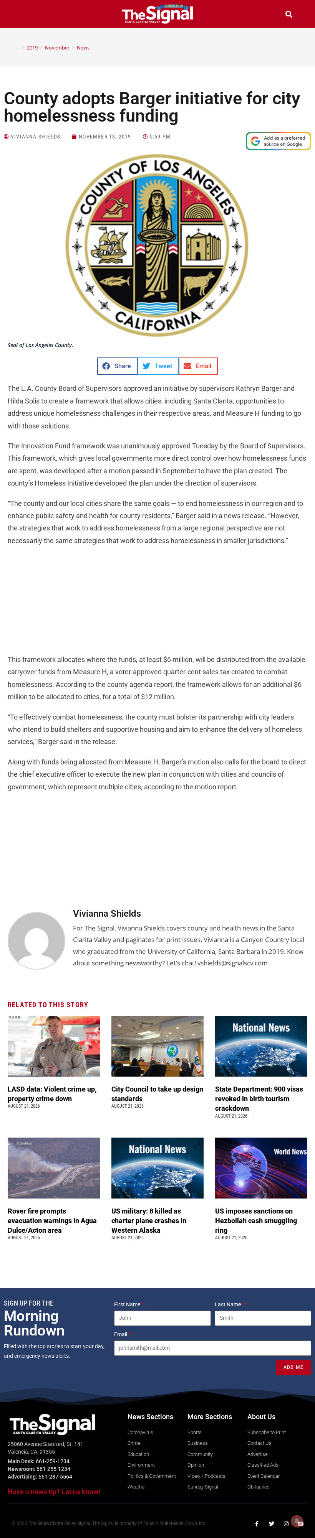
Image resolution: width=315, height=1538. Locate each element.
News (83, 47)
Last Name (228, 1304)
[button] (26, 15)
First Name (127, 1304)
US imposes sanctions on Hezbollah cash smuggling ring (256, 1220)
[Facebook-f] (257, 1523)
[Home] (18, 47)
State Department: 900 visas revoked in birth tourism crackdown (259, 1098)
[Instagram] (286, 1523)
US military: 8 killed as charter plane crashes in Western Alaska (148, 1220)
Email (121, 1334)
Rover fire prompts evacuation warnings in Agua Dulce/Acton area (52, 1220)
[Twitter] (271, 1523)
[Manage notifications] (297, 1521)
